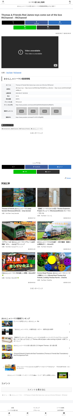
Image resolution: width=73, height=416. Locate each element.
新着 (12, 407)
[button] (48, 27)
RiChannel (17, 73)
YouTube (9, 73)
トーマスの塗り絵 (13, 410)
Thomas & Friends (25, 128)
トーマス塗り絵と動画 (36, 2)
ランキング (36, 407)
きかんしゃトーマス (8, 125)
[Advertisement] (36, 147)
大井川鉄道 (60, 410)
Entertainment (6, 128)
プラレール (36, 410)
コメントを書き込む (36, 389)
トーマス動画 (60, 407)
